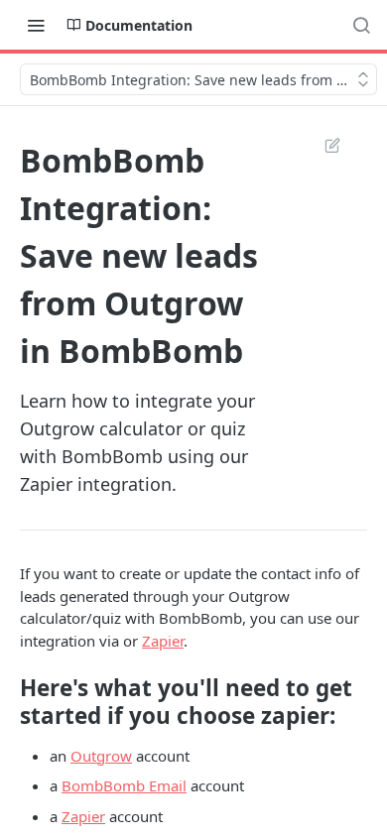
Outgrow (101, 756)
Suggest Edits (322, 145)
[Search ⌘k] (361, 25)
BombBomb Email (124, 785)
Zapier (163, 641)
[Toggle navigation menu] (36, 25)
